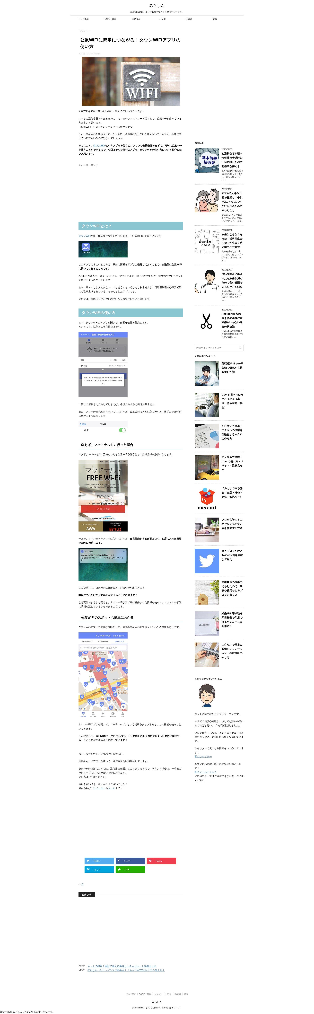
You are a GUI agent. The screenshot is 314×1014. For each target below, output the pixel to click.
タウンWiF (99, 145)
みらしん (157, 5)
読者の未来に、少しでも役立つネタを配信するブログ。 (157, 1007)
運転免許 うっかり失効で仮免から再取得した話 (232, 367)
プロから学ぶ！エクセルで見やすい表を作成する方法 (232, 523)
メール (111, 788)
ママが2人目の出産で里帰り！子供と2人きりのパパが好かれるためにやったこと (232, 202)
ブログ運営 (83, 19)
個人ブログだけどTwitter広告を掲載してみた (232, 555)
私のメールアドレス (206, 772)
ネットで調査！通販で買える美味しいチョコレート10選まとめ (121, 966)
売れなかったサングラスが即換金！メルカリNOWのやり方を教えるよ (126, 970)
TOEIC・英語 (109, 19)
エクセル (136, 19)
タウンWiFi (84, 235)
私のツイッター (203, 756)
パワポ (162, 19)
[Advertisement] (103, 196)
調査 (215, 19)
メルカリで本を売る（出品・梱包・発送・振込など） (232, 492)
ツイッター (99, 788)
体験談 (189, 19)
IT (82, 884)
